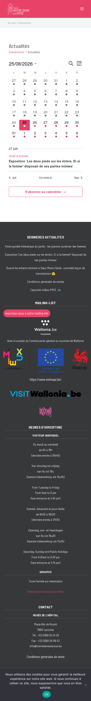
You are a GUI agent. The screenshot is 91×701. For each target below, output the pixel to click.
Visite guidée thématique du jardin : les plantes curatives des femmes (45, 246)
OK (47, 694)
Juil (14, 177)
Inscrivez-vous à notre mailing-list (27, 313)
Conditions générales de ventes (45, 281)
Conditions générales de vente (45, 657)
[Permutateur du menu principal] (82, 8)
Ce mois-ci (45, 177)
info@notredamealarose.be (46, 646)
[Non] (85, 685)
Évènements (16, 52)
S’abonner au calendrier (43, 191)
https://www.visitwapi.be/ (45, 379)
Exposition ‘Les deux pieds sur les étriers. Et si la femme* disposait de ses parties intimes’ (44, 163)
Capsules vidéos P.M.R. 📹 (45, 290)
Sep (76, 177)
